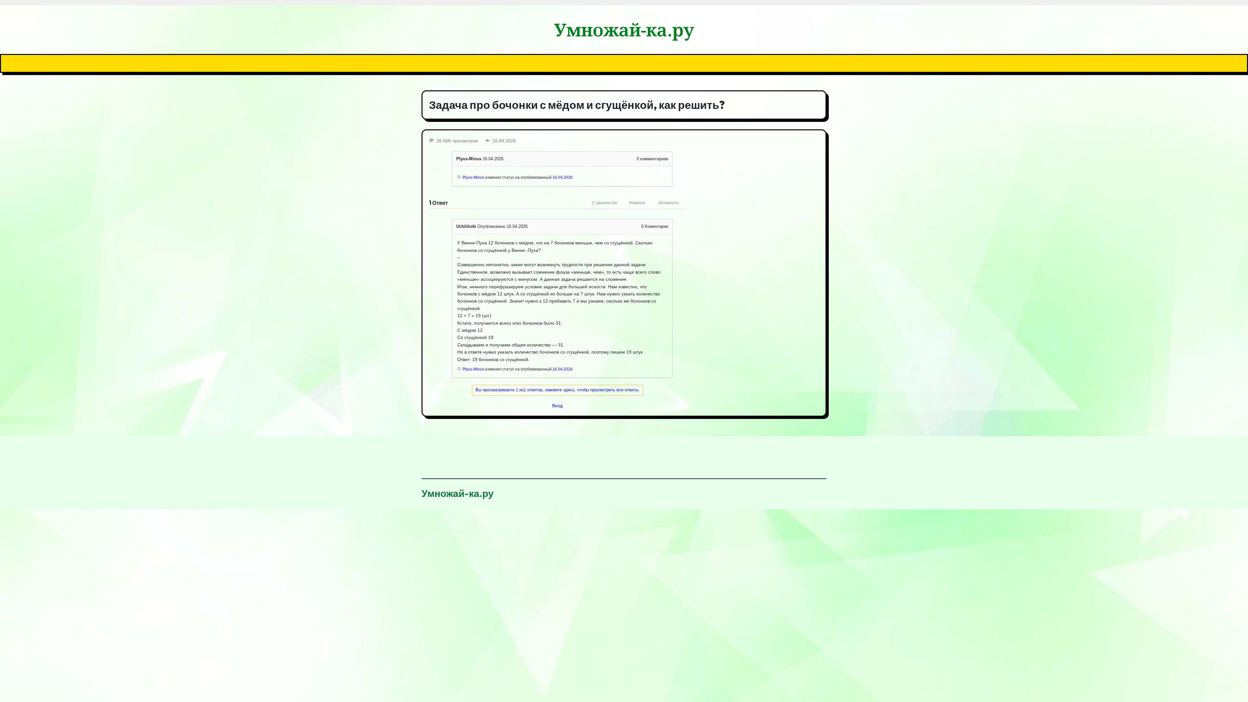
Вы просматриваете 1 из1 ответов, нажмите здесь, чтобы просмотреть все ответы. (557, 389)
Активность (668, 203)
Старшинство (604, 203)
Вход (557, 405)
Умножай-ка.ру (624, 29)
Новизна (637, 203)
